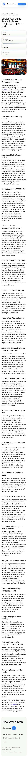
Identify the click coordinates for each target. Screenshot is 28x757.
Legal (20, 752)
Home (2, 13)
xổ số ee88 (13, 704)
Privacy (11, 752)
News (7, 13)
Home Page (7, 734)
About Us (5, 752)
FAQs (21, 734)
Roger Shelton (6, 34)
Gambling (11, 13)
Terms (15, 752)
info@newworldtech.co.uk (11, 738)
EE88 (6, 90)
